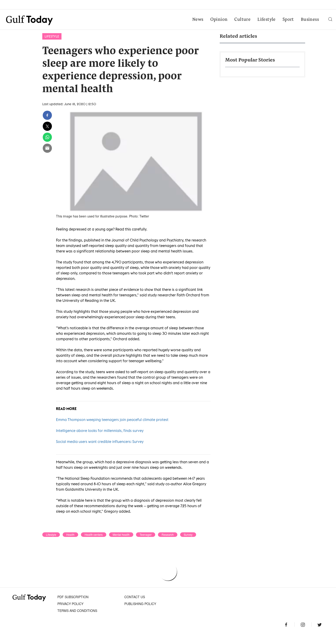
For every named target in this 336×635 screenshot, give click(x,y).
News (197, 19)
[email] (47, 148)
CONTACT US (134, 597)
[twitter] (47, 126)
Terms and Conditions (77, 610)
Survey (188, 534)
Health (70, 534)
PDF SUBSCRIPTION (72, 597)
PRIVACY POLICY (70, 603)
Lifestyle (266, 19)
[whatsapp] (47, 137)
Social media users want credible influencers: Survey (100, 441)
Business (310, 19)
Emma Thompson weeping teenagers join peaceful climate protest (112, 419)
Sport (288, 19)
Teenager (146, 534)
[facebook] (47, 115)
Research (168, 534)
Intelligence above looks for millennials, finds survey (100, 430)
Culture (242, 19)
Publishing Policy (140, 603)
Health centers (94, 534)
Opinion (219, 19)
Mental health (121, 534)
